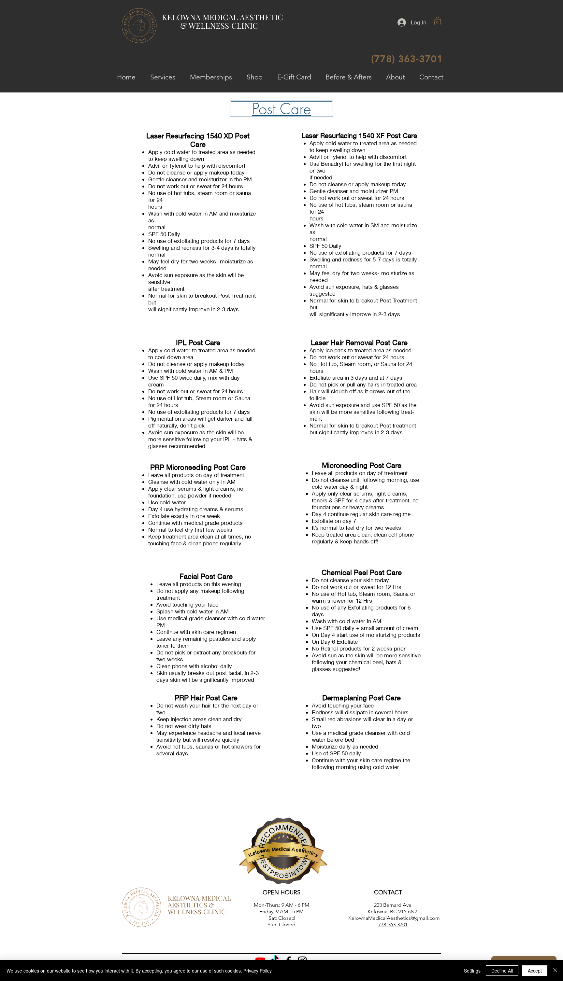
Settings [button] (472, 970)
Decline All (502, 970)
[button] (437, 21)
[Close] (555, 970)
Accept (535, 970)
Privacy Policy (257, 970)
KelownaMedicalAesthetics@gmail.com (394, 918)
